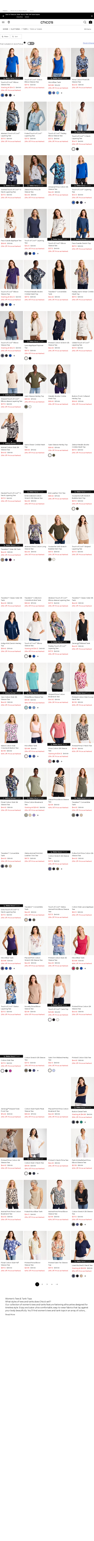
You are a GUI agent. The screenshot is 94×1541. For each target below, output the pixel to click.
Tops (25, 29)
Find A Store (88, 43)
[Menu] (3, 22)
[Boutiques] (8, 22)
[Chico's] (47, 22)
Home (5, 29)
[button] (90, 21)
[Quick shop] (14, 95)
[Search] (84, 22)
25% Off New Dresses (47, 14)
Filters (6, 36)
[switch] (31, 43)
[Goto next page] (57, 1284)
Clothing (15, 29)
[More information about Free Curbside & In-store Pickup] (24, 42)
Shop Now (44, 16)
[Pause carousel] (91, 16)
